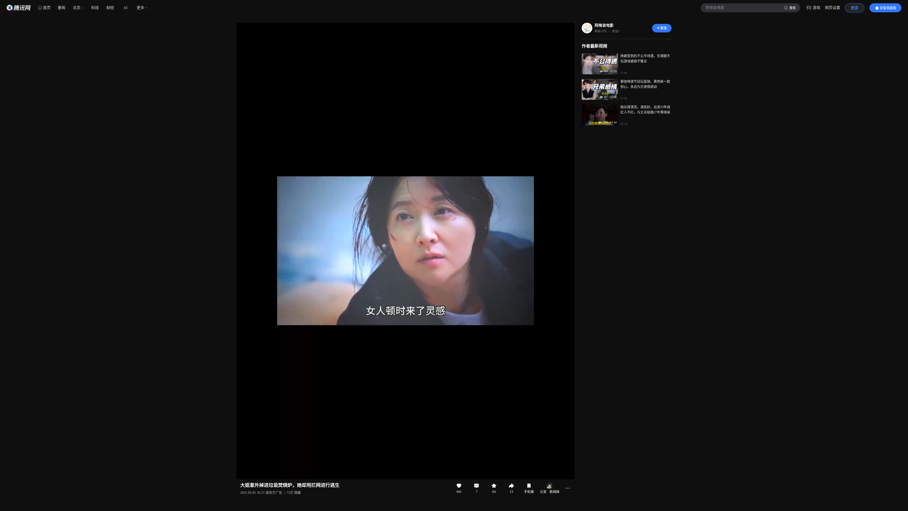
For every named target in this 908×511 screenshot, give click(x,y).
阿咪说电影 (604, 25)
